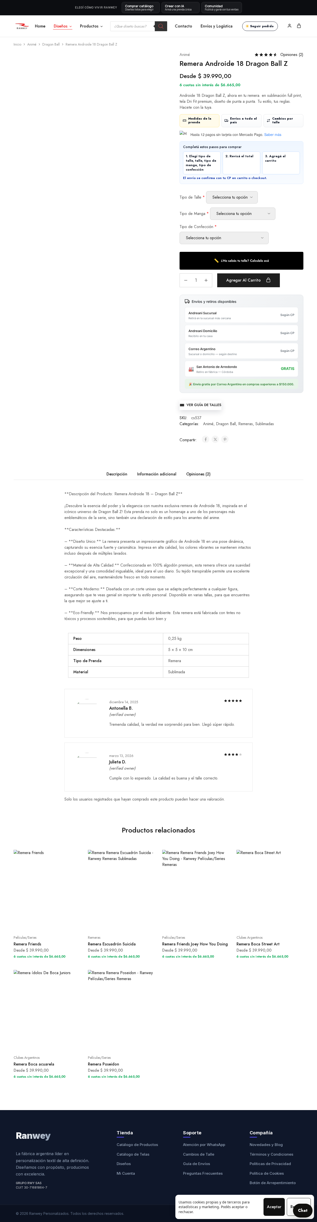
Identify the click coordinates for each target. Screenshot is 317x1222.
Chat (303, 1210)
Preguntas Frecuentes (203, 1173)
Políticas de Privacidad (270, 1163)
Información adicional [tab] (156, 474)
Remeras (245, 424)
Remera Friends (27, 944)
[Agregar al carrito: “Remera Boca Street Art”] (264, 923)
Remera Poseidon (103, 1064)
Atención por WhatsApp (204, 1144)
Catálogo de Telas (133, 1154)
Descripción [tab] (116, 474)
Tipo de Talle (192, 197)
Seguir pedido (262, 26)
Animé (31, 44)
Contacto (183, 26)
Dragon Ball (51, 44)
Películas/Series (25, 937)
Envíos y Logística (217, 26)
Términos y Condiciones (271, 1154)
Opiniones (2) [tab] (198, 474)
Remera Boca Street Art (258, 944)
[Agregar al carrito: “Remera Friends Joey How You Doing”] (189, 923)
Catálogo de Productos (137, 1144)
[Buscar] (161, 26)
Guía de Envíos (196, 1163)
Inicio (17, 44)
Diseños (124, 1163)
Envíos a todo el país (243, 120)
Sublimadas (264, 424)
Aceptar (274, 1207)
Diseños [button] (60, 26)
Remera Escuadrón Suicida (112, 944)
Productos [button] (89, 26)
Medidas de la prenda (199, 120)
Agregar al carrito (244, 280)
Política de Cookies (267, 1173)
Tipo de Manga (194, 213)
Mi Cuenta (126, 1173)
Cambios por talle (282, 120)
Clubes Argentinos (250, 937)
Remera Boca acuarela (34, 1064)
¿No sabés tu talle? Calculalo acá (241, 260)
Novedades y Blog (266, 1144)
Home (40, 26)
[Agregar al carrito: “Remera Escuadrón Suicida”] (115, 923)
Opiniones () (291, 54)
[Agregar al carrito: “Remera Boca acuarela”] (41, 1043)
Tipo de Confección (198, 227)
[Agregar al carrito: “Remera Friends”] (41, 923)
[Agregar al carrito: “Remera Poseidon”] (115, 1043)
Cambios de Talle (198, 1154)
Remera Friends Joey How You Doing (195, 944)
